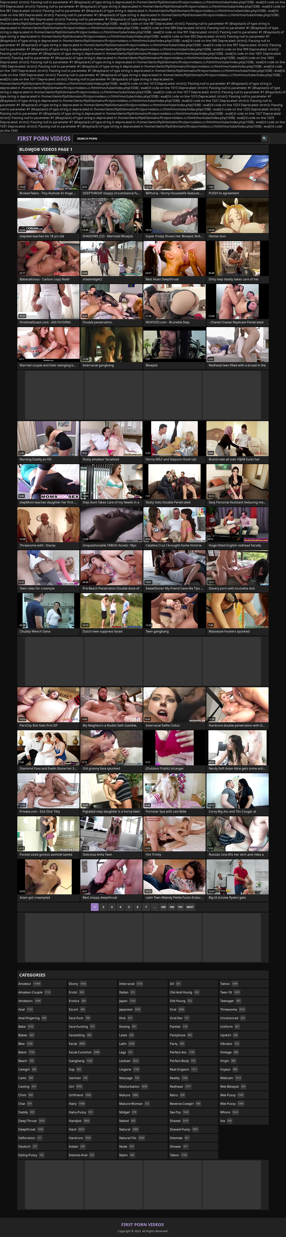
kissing (127, 1026)
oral (177, 1009)
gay (75, 1069)
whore (229, 1112)
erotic (76, 992)
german (78, 1078)
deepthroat (30, 1129)
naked (127, 1121)
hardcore (80, 1138)
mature (128, 1095)
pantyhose (181, 1035)
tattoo (229, 984)
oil (175, 984)
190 (171, 907)
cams (25, 1078)
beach (26, 1061)
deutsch (27, 1146)
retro (177, 1095)
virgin (227, 1061)
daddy (26, 1112)
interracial (130, 984)
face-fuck (79, 1018)
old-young (181, 1001)
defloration (30, 1138)
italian (127, 992)
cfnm (25, 1095)
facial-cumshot (84, 1052)
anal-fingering (32, 1018)
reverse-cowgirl (185, 1104)
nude (126, 1146)
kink (125, 1018)
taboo (178, 1155)
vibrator (229, 1044)
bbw (25, 1044)
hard (76, 1129)
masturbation (133, 1086)
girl (75, 1086)
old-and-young (184, 992)
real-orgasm (183, 1069)
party (177, 1044)
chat (25, 1104)
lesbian (128, 1061)
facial (77, 1044)
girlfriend (80, 1095)
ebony (77, 984)
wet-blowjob (232, 1086)
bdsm (26, 1052)
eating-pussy (31, 1155)
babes (26, 1035)
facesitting (80, 1035)
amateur (29, 984)
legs (125, 1052)
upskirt (229, 1035)
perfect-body (182, 1061)
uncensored (232, 1018)
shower (179, 1146)
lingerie (129, 1069)
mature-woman (134, 1104)
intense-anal (81, 1155)
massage (129, 1078)
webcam (230, 1078)
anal (25, 1009)
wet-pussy (231, 1095)
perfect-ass (182, 1052)
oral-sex (179, 1018)
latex (126, 1035)
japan (127, 1001)
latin (126, 1044)
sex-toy (179, 1112)
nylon (126, 1155)
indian (77, 1146)
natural (128, 1129)
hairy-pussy (81, 1112)
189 (163, 907)
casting (27, 1086)
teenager (230, 1001)
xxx (226, 1121)
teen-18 (230, 992)
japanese (129, 1009)
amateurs (29, 1001)
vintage (229, 1052)
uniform (229, 1026)
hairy (76, 1104)
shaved (179, 1121)
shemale (179, 1138)
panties (178, 1026)
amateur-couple (34, 992)
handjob (79, 1121)
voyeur (228, 1069)
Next (190, 907)
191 (180, 907)
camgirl (27, 1069)
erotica (77, 1001)
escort (77, 1009)
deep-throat (31, 1121)
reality (178, 1078)
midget (127, 1112)
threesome (232, 1009)
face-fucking (81, 1026)
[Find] (264, 138)
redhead (180, 1086)
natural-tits (131, 1138)
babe (25, 1026)
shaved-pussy (184, 1129)
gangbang (80, 1061)
